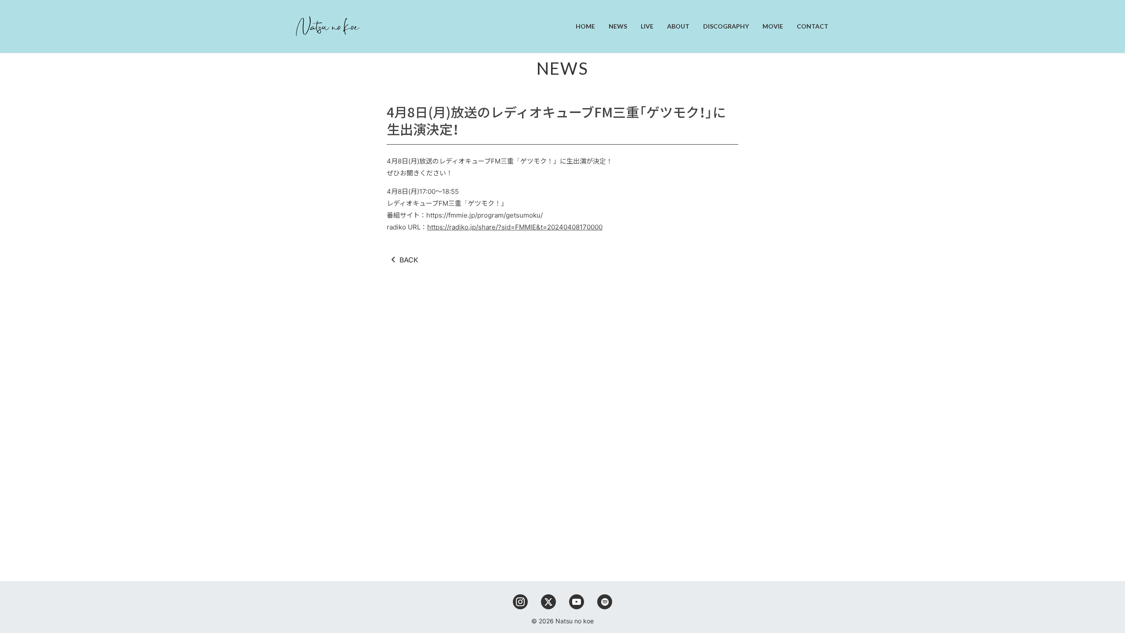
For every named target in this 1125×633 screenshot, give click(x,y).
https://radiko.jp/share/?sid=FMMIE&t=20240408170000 (514, 227)
